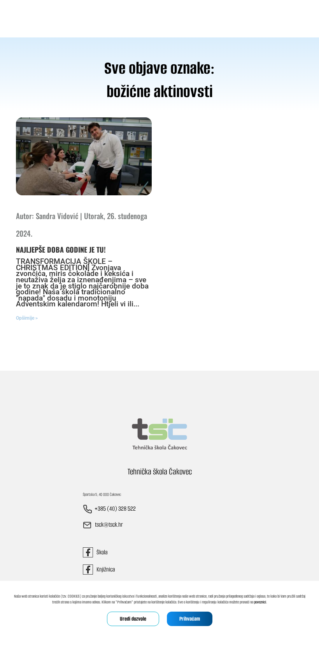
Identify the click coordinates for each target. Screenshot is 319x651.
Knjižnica (104, 569)
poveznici (260, 602)
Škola (100, 552)
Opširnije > (27, 318)
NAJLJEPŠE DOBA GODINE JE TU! (61, 249)
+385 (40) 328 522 (115, 509)
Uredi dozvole (133, 619)
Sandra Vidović (57, 215)
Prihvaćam (189, 619)
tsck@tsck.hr (109, 525)
